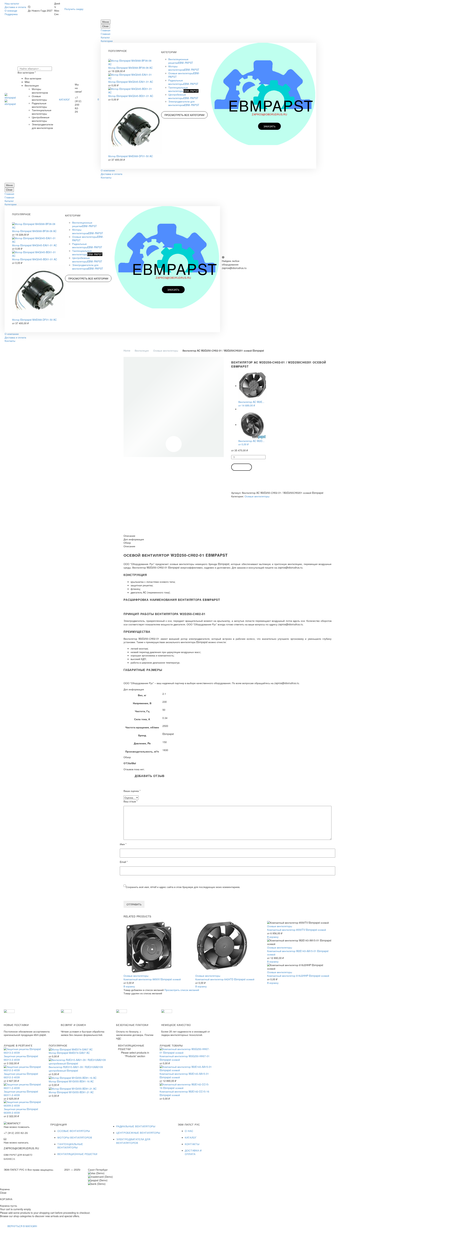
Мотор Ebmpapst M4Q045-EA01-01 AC (130, 81)
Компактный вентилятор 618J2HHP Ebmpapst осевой (298, 975)
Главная (105, 30)
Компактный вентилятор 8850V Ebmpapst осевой (152, 979)
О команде (11, 10)
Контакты (106, 177)
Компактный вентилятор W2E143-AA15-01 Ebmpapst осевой (297, 952)
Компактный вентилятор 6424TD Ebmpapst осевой (224, 979)
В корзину (241, 467)
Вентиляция (142, 350)
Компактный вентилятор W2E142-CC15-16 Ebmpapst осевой (184, 1093)
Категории (107, 41)
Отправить (134, 904)
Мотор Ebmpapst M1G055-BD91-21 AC (71, 1092)
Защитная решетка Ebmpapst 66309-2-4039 (21, 1110)
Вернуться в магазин (22, 1226)
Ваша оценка (132, 791)
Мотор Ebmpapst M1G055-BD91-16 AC (71, 1081)
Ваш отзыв (130, 801)
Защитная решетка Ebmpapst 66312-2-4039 (21, 1075)
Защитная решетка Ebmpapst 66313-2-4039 (21, 1057)
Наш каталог (12, 3)
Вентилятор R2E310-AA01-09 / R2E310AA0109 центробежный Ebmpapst (76, 1068)
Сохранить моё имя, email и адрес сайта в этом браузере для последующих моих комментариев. (183, 887)
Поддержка (11, 14)
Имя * (123, 844)
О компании (108, 170)
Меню (105, 21)
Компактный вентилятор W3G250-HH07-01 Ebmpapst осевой (185, 1057)
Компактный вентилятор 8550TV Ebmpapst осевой (296, 929)
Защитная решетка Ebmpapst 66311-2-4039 (21, 1093)
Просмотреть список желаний (181, 990)
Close (105, 26)
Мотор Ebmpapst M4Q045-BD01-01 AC (130, 96)
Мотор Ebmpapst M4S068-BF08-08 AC (130, 67)
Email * (124, 862)
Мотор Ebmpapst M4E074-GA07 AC (69, 1052)
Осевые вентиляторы (165, 350)
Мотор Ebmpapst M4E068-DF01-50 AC (130, 156)
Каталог (105, 37)
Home (127, 350)
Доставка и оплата (15, 7)
